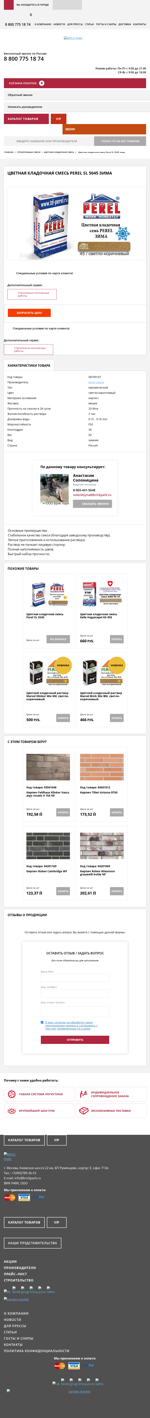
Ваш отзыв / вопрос (53, 1002)
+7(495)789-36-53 (23, 1173)
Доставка (125, 24)
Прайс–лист (15, 1274)
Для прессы (75, 24)
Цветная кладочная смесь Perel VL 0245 (44, 616)
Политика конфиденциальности (37, 1351)
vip (58, 119)
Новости (59, 24)
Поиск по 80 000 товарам (120, 141)
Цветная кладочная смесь (59, 152)
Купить (117, 639)
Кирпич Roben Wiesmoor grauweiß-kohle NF (97, 873)
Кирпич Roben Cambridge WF (46, 871)
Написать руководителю (25, 107)
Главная (8, 152)
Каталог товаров (24, 1140)
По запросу (58, 639)
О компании (43, 24)
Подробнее (48, 603)
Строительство (19, 1280)
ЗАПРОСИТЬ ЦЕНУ (29, 313)
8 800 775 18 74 (17, 24)
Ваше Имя (47, 971)
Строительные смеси (28, 152)
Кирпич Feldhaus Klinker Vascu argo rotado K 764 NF (47, 794)
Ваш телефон (49, 987)
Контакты (139, 24)
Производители (20, 1268)
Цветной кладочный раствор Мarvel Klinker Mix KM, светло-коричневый (47, 696)
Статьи (89, 24)
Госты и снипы (106, 24)
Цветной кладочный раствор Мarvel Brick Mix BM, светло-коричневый (101, 696)
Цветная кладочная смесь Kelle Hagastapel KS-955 (98, 616)
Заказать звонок (95, 504)
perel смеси (96, 382)
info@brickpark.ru (27, 1178)
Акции (10, 1261)
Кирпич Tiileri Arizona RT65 (99, 792)
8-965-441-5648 (84, 490)
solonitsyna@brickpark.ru (92, 495)
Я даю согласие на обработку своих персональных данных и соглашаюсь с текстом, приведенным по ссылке (71, 1025)
